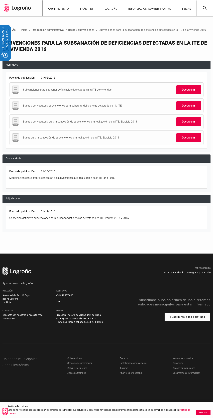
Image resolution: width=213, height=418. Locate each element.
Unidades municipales (19, 359)
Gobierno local (74, 358)
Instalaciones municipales (133, 363)
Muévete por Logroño (131, 373)
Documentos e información (186, 373)
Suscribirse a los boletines (187, 316)
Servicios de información (80, 363)
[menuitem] (58, 8)
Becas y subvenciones (184, 368)
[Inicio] (21, 7)
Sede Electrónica (15, 365)
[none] (6, 8)
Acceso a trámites (76, 373)
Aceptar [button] (203, 412)
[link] (205, 8)
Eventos (124, 358)
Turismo (124, 368)
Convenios (178, 363)
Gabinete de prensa (77, 368)
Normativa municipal (183, 358)
